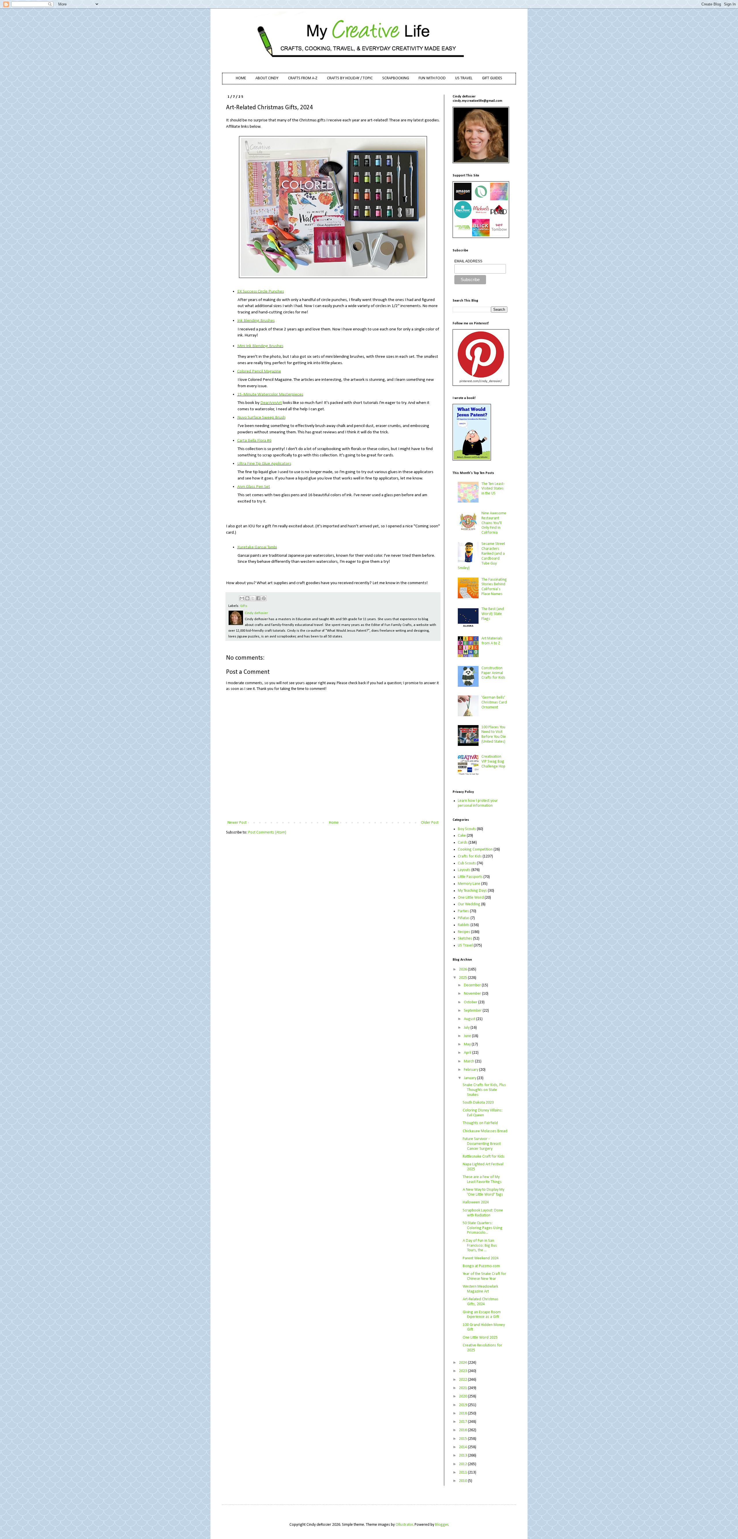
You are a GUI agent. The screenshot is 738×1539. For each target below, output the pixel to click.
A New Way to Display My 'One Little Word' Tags (483, 1192)
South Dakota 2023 (478, 1102)
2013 (463, 1455)
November (473, 993)
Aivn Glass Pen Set (253, 486)
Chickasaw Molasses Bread (485, 1131)
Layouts (464, 870)
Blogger (441, 1525)
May (468, 1044)
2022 (463, 1380)
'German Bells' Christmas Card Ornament (494, 702)
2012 (463, 1464)
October (471, 1002)
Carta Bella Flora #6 (254, 440)
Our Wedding (469, 904)
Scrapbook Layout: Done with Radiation (483, 1213)
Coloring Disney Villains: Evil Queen (482, 1112)
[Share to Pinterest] (264, 598)
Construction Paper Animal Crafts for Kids (493, 673)
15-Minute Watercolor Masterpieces (270, 394)
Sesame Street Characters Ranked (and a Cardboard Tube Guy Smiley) (481, 556)
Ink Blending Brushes (256, 320)
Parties (463, 911)
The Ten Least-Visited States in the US (492, 489)
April (468, 1053)
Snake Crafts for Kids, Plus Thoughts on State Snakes (484, 1090)
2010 (463, 1481)
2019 (463, 1405)
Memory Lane (469, 884)
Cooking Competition (475, 849)
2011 (463, 1472)
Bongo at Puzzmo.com (481, 1266)
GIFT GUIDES (492, 78)
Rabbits (464, 925)
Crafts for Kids (470, 856)
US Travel (465, 945)
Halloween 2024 (476, 1202)
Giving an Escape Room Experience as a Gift (482, 1314)
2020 (463, 1396)
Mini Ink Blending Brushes (260, 346)
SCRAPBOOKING (395, 78)
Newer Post (236, 823)
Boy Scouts (467, 829)
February (471, 1070)
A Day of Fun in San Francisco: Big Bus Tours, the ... (480, 1246)
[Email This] (242, 598)
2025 (463, 978)
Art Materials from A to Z (491, 641)
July (467, 1028)
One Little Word (471, 897)
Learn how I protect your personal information (478, 803)
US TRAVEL (463, 78)
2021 (463, 1388)
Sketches (465, 938)
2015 (463, 1439)
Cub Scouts (467, 863)
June (468, 1036)
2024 (463, 1363)
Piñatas (464, 918)
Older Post (429, 823)
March (469, 1061)
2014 (463, 1447)
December (473, 985)
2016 (463, 1430)
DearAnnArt (271, 402)
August (470, 1019)
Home (334, 823)
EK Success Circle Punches (260, 291)
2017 (463, 1422)
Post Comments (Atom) (267, 832)
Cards (463, 842)
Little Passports (470, 877)
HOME (241, 78)
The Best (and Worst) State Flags (492, 614)
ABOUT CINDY (266, 78)
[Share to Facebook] (258, 598)
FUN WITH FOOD (432, 78)
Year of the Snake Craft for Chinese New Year (484, 1276)
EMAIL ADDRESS (468, 261)
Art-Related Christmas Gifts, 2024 (480, 1301)
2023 (463, 1371)
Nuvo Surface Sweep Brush (261, 417)
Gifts (243, 606)
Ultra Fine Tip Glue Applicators (264, 463)
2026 (463, 969)
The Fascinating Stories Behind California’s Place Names (494, 586)
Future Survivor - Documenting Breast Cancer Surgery (482, 1144)
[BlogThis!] (247, 598)
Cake (462, 836)
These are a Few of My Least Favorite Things (482, 1179)
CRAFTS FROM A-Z (302, 78)
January (470, 1078)
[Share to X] (253, 598)
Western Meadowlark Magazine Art (480, 1289)
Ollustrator (404, 1525)
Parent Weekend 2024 (481, 1258)
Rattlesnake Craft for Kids (483, 1156)
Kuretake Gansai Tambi (257, 547)
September (473, 1011)
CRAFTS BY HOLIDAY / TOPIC (350, 78)
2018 (463, 1413)
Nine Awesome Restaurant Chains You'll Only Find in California (493, 523)
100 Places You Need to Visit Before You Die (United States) (493, 734)
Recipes (464, 932)
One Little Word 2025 (480, 1337)
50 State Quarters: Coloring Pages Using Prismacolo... (482, 1228)
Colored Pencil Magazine (259, 371)
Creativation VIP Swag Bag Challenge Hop (493, 762)
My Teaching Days (472, 891)
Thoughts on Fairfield (480, 1123)
